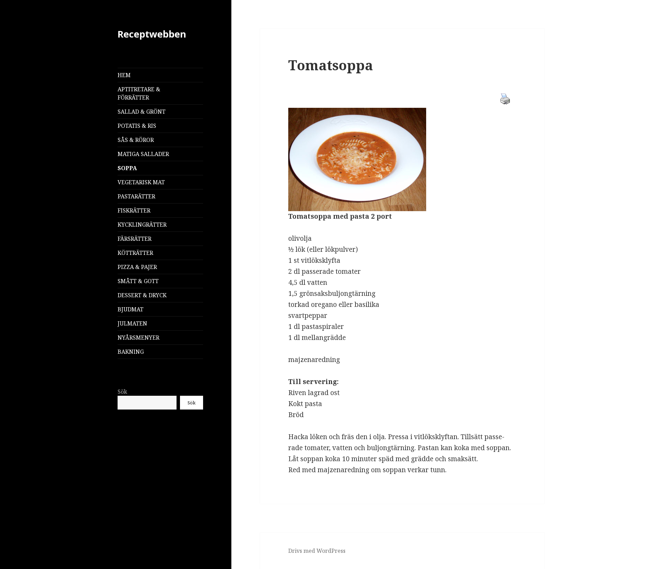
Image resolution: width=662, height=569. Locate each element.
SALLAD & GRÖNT (142, 111)
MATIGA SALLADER (143, 154)
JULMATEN (132, 323)
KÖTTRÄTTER (135, 253)
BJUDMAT (130, 309)
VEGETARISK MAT (141, 182)
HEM (124, 75)
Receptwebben (152, 34)
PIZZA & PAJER (137, 267)
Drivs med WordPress (316, 551)
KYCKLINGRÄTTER (142, 224)
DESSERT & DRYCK (142, 295)
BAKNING (131, 351)
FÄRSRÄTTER (134, 238)
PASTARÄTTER (136, 196)
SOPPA (127, 168)
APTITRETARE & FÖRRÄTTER (139, 93)
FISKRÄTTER (134, 210)
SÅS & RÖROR (136, 140)
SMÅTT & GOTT (138, 281)
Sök (122, 391)
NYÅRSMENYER (138, 337)
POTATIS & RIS (137, 126)
